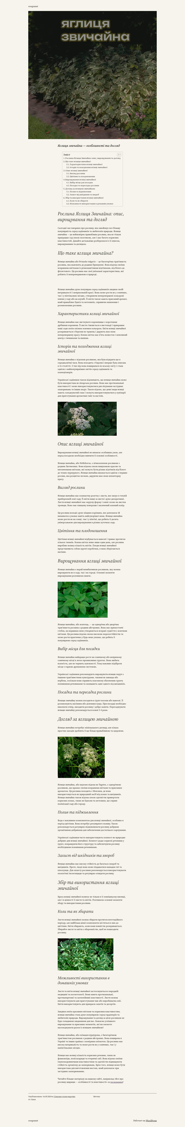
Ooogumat (33, 6)
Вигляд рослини (77, 173)
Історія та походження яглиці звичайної (88, 167)
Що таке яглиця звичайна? (78, 161)
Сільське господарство (64, 1096)
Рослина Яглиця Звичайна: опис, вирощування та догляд (93, 158)
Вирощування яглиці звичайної (80, 179)
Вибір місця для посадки (81, 182)
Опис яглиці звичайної (76, 170)
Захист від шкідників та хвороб (84, 194)
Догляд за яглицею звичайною (80, 188)
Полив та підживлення (80, 191)
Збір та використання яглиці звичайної (84, 197)
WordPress (151, 1120)
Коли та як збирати (79, 201)
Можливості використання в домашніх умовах (91, 203)
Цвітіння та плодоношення (82, 176)
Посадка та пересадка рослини (84, 185)
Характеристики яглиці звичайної (86, 164)
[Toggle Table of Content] (118, 154)
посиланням (116, 1082)
